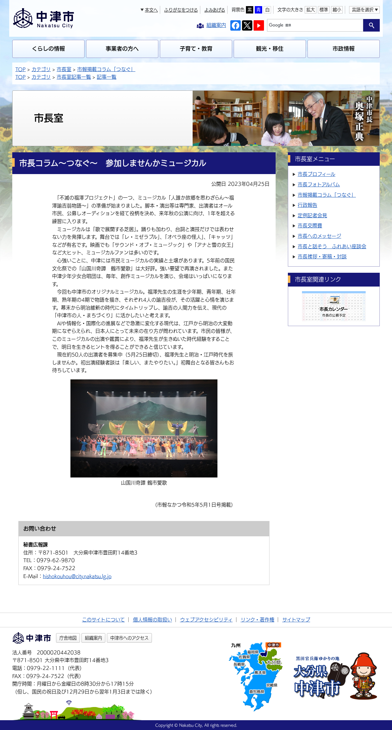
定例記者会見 (312, 215)
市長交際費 (310, 225)
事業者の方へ (122, 48)
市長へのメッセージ (319, 236)
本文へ (151, 10)
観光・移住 (270, 48)
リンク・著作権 (257, 619)
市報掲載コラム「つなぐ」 (106, 69)
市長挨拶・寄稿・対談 (322, 256)
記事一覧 (106, 76)
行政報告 (307, 205)
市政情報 (344, 48)
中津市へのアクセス (129, 638)
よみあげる (214, 10)
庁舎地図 (68, 638)
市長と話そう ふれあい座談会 (332, 246)
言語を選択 (362, 9)
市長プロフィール (316, 174)
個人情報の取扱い (152, 619)
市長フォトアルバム (319, 184)
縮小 (337, 9)
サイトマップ (296, 619)
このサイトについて (103, 619)
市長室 (64, 69)
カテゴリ (41, 69)
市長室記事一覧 (74, 76)
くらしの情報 (48, 48)
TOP (20, 69)
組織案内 (93, 638)
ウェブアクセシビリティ (206, 619)
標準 (323, 9)
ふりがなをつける (181, 10)
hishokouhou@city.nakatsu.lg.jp (77, 576)
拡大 (310, 9)
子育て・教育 (196, 48)
